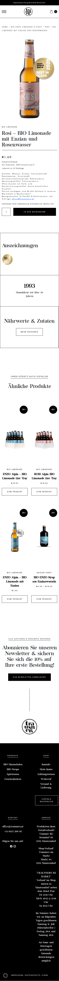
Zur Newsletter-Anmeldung (29, 677)
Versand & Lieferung (46, 786)
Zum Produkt (14, 492)
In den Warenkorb (34, 212)
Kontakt (46, 764)
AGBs (45, 975)
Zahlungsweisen (46, 774)
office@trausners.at (23, 199)
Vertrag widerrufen (46, 800)
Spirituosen (13, 774)
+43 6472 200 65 (13, 831)
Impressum (17, 975)
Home (5, 27)
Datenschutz (32, 975)
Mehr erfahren (29, 332)
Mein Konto (46, 769)
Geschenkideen (13, 779)
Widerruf (46, 779)
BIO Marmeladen (12, 764)
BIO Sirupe (13, 769)
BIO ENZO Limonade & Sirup (27, 27)
